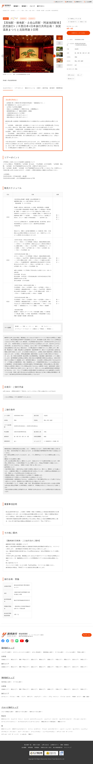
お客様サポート (78, 1)
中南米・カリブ (76, 696)
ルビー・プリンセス (23, 731)
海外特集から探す (6, 682)
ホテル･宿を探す (36, 652)
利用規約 (37, 747)
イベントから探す (70, 652)
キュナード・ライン (16, 719)
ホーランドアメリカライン (8, 721)
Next (54, 55)
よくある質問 (88, 1)
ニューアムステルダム (48, 731)
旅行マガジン (41, 6)
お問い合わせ (69, 1)
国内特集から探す (48, 652)
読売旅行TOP (6, 10)
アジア (23, 696)
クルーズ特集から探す (7, 711)
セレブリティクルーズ (65, 719)
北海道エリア (5, 659)
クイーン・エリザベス (34, 729)
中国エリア (59, 659)
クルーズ (32, 6)
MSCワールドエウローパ (19, 729)
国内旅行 (16, 6)
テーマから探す (59, 652)
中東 (18, 696)
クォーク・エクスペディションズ (33, 719)
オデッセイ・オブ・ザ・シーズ (9, 734)
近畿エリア (50, 659)
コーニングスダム (35, 731)
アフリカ (12, 696)
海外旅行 (24, 6)
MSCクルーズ (5, 719)
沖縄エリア (83, 659)
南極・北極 (86, 696)
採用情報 (30, 747)
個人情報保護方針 (58, 747)
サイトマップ (67, 747)
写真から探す (80, 652)
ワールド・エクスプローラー (49, 729)
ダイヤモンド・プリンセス (8, 731)
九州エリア (75, 659)
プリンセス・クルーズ (79, 719)
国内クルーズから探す (21, 711)
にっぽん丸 (23, 734)
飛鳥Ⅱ (30, 734)
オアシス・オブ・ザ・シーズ (64, 731)
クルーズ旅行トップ (9, 707)
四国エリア (67, 659)
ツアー (18, 10)
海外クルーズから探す (35, 711)
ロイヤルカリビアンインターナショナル (28, 721)
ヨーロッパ (4, 696)
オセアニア (37, 696)
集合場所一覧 (27, 744)
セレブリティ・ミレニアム (80, 729)
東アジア (29, 696)
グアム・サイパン (53, 696)
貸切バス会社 (36, 744)
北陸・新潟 (31, 10)
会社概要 (24, 747)
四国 (23, 10)
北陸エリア (34, 659)
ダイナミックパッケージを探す (21, 652)
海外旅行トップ (7, 678)
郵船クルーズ (61, 721)
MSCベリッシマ (5, 729)
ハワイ (44, 696)
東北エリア (14, 659)
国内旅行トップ (7, 648)
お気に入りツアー (59, 1)
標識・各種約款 (65, 744)
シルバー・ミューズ (65, 729)
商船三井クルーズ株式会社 (48, 721)
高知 (26, 10)
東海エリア (42, 659)
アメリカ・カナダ (65, 696)
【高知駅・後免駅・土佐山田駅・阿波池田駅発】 (47, 10)
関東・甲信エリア (23, 659)
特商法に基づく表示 (46, 747)
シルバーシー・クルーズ (50, 719)
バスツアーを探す (6, 652)
